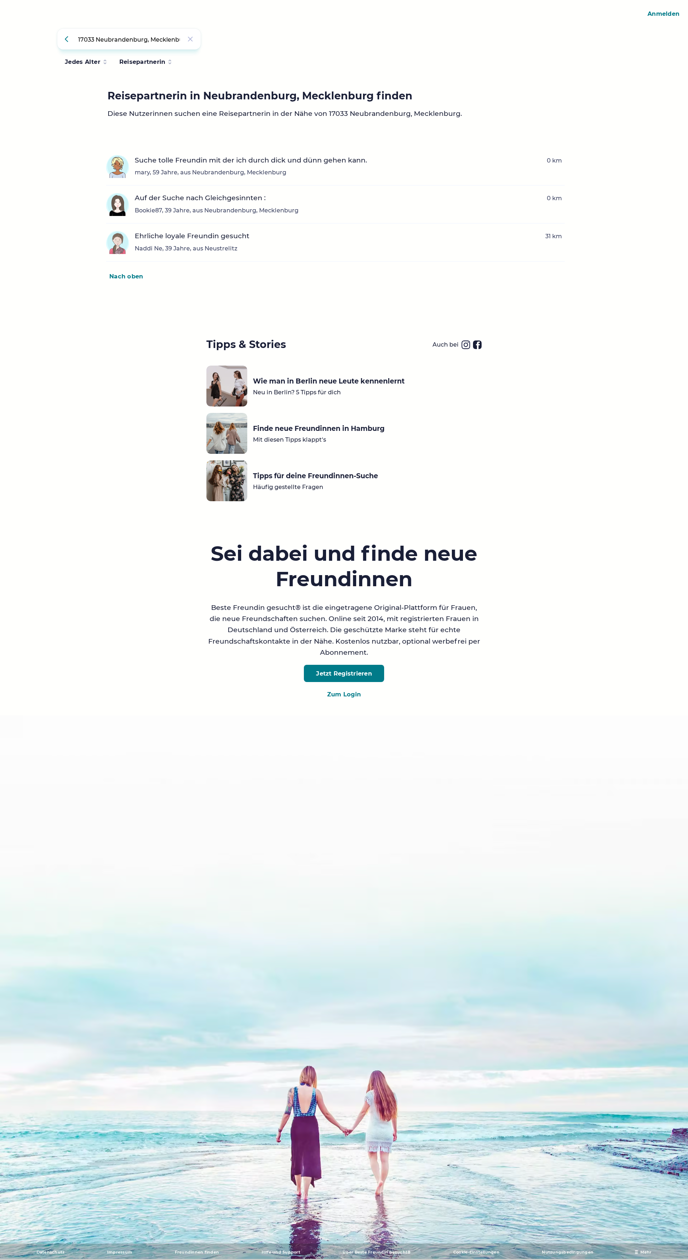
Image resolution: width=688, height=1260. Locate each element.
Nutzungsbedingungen (567, 1252)
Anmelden (663, 13)
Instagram (466, 344)
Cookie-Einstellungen (476, 1252)
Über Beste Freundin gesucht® (377, 1252)
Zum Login (344, 694)
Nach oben (126, 276)
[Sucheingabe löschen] (190, 39)
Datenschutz (51, 1252)
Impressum (119, 1252)
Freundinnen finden (197, 1252)
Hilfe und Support (281, 1252)
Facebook (477, 344)
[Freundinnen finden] (67, 39)
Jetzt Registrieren (344, 673)
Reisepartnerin (142, 61)
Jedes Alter (82, 61)
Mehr (646, 1252)
